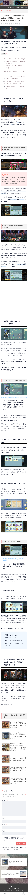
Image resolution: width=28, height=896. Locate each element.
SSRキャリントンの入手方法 (13, 78)
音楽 (18, 7)
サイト (3, 831)
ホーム (5, 894)
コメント (5, 800)
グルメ (12, 7)
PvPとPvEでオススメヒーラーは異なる (14, 59)
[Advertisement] (14, 301)
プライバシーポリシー (13, 888)
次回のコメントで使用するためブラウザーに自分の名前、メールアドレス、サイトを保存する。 (15, 839)
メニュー (14, 894)
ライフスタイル (5, 7)
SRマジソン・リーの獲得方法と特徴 (15, 76)
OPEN (3, 54)
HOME (14, 886)
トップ (23, 894)
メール (4, 824)
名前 (4, 818)
